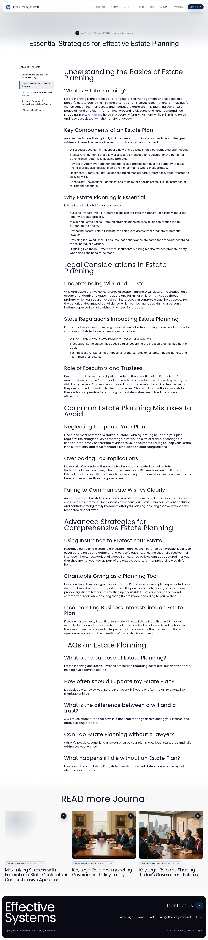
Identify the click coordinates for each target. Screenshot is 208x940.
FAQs (152, 917)
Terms (191, 930)
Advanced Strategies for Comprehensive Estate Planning (36, 102)
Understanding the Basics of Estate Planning (35, 76)
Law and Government (123, 33)
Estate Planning (92, 114)
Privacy (181, 930)
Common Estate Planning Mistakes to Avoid (37, 93)
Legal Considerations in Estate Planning (36, 84)
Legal (199, 930)
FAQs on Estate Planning (33, 110)
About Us (170, 930)
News (141, 917)
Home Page (125, 917)
